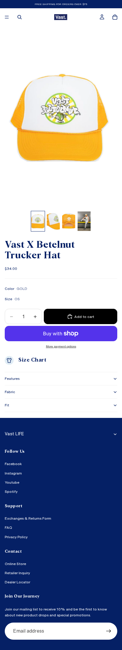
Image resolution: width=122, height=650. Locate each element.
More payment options (61, 346)
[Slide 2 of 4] (53, 221)
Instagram (13, 473)
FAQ (8, 527)
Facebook (13, 464)
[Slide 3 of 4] (68, 221)
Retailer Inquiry (17, 572)
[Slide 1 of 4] (37, 221)
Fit (7, 405)
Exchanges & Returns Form (28, 518)
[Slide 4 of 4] (84, 221)
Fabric (10, 391)
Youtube (12, 482)
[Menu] (7, 17)
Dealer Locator (17, 582)
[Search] (19, 17)
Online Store (15, 563)
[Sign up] (108, 631)
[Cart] (114, 17)
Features (12, 378)
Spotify (11, 491)
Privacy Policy (16, 536)
